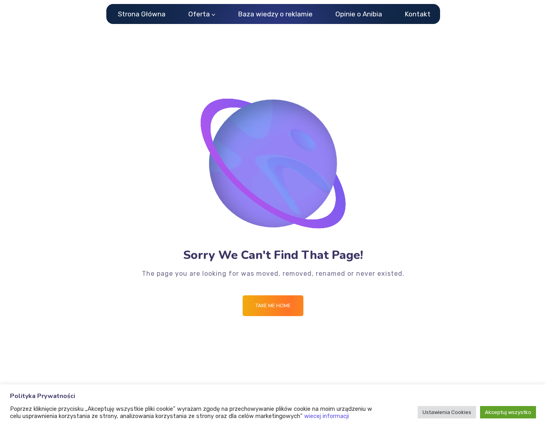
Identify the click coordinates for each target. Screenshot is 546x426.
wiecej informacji (326, 416)
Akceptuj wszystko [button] (508, 412)
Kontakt (417, 14)
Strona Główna (141, 14)
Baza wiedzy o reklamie (275, 14)
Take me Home (273, 306)
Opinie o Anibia (358, 14)
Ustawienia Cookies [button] (446, 412)
